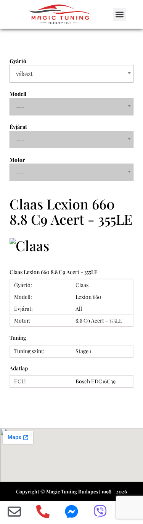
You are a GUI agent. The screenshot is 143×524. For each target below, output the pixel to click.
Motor (17, 159)
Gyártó (18, 61)
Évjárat (18, 126)
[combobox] (71, 74)
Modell (18, 93)
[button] (119, 14)
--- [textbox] (20, 106)
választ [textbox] (24, 74)
